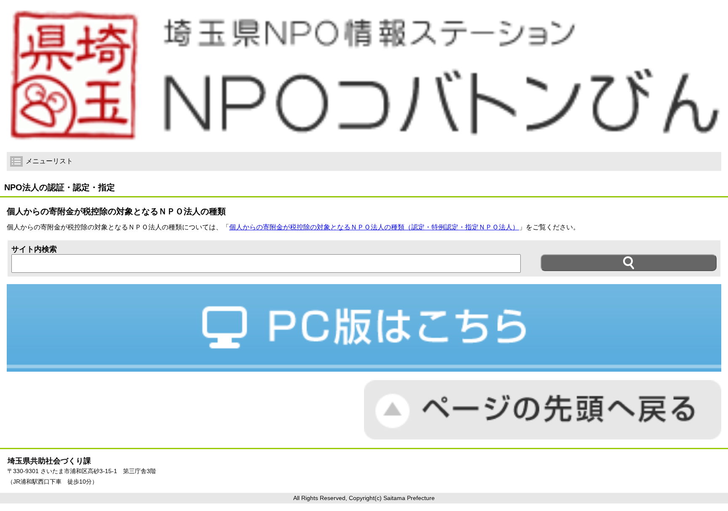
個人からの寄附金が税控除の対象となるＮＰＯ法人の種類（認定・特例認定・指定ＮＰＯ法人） (374, 227)
